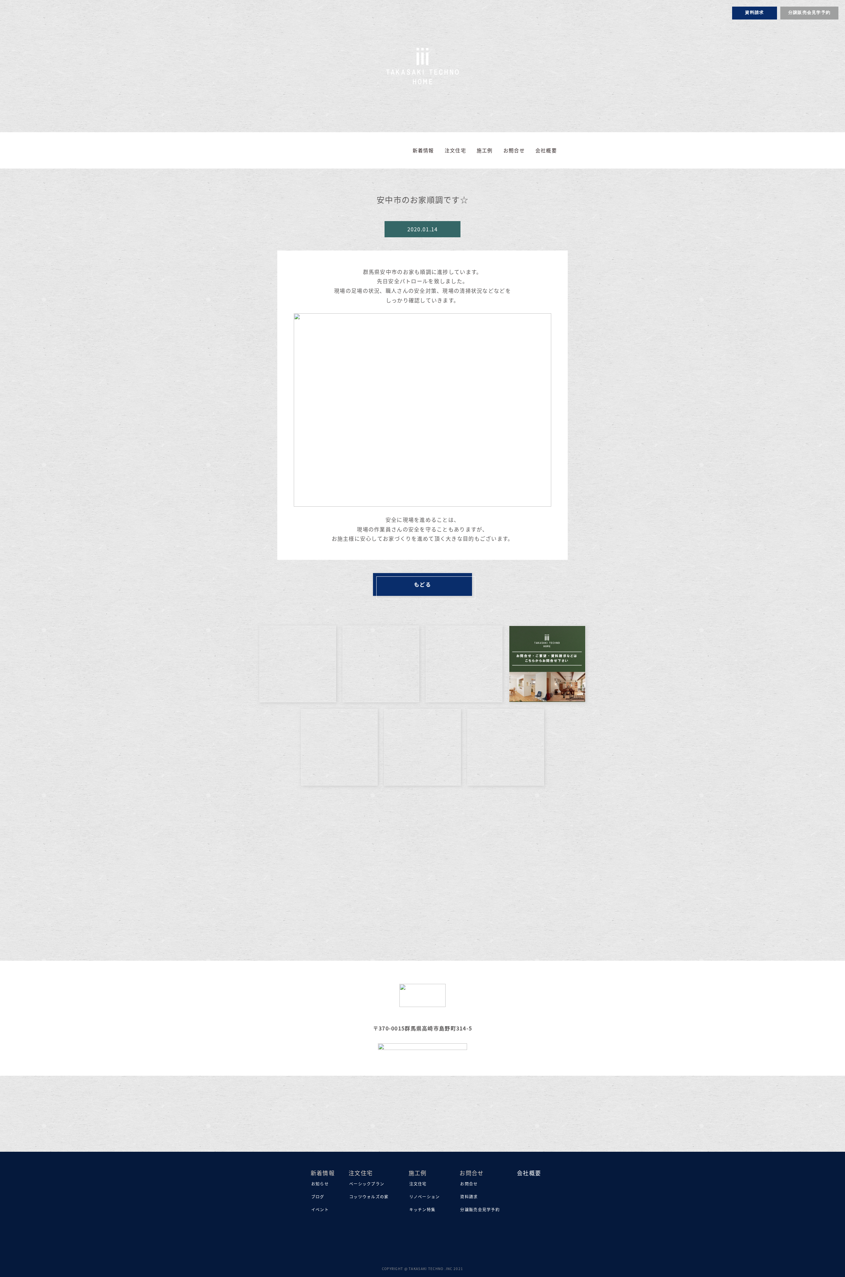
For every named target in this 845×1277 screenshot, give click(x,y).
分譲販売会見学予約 (809, 13)
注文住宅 (418, 1183)
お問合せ (469, 1183)
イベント (320, 1209)
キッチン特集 (422, 1209)
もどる (422, 584)
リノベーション (424, 1196)
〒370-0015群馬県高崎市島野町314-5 (422, 1028)
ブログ (317, 1196)
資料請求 (754, 13)
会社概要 (546, 150)
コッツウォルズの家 (369, 1196)
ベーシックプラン (366, 1183)
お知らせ (320, 1183)
